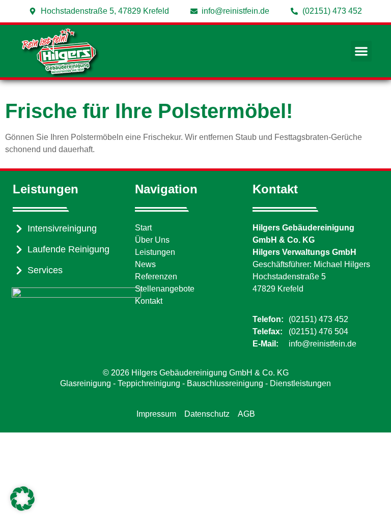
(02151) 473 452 (318, 319)
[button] (361, 51)
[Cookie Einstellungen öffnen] (22, 508)
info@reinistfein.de (322, 343)
